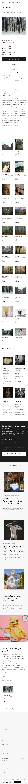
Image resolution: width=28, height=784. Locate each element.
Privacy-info (23, 782)
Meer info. (17, 80)
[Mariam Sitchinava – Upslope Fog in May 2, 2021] (7, 270)
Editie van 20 (11, 52)
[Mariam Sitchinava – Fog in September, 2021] (20, 230)
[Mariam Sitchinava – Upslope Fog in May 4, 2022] (7, 211)
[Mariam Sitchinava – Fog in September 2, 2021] (7, 230)
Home (3, 12)
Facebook (24, 756)
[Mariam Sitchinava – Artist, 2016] (7, 311)
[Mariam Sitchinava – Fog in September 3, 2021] (20, 144)
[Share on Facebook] (6, 72)
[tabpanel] (14, 107)
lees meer (5, 512)
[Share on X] (10, 72)
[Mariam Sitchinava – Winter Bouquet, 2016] (20, 311)
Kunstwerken (5, 760)
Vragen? (14, 64)
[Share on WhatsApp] (17, 72)
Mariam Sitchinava (7, 40)
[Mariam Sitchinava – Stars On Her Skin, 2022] (20, 189)
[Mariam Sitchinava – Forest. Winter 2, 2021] (7, 250)
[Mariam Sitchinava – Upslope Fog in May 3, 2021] (20, 250)
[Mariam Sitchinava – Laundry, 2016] (20, 290)
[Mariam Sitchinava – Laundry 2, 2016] (7, 144)
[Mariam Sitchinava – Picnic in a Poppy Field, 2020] (20, 166)
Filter (23, 132)
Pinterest (24, 758)
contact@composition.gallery (9, 721)
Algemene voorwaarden (19, 779)
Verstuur (23, 773)
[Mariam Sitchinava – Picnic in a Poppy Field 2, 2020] (7, 166)
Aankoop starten (14, 59)
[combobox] (14, 7)
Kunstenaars (11, 12)
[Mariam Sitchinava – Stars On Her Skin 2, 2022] (7, 189)
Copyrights (5, 779)
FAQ (3, 756)
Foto (9, 46)
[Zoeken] (24, 7)
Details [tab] (3, 84)
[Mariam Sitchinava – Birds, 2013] (7, 332)
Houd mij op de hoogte (14, 453)
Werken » (4, 676)
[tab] (4, 134)
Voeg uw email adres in (9, 439)
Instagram (24, 753)
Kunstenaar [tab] (9, 84)
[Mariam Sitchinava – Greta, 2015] (20, 332)
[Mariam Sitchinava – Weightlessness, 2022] (20, 211)
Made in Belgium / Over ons (8, 753)
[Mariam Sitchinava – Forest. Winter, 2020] (7, 290)
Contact (3, 763)
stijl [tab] (14, 84)
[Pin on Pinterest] (13, 72)
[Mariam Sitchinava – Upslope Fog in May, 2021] (20, 270)
